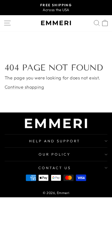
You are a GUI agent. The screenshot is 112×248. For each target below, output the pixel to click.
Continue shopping (24, 87)
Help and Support (54, 141)
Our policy (55, 154)
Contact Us (54, 168)
